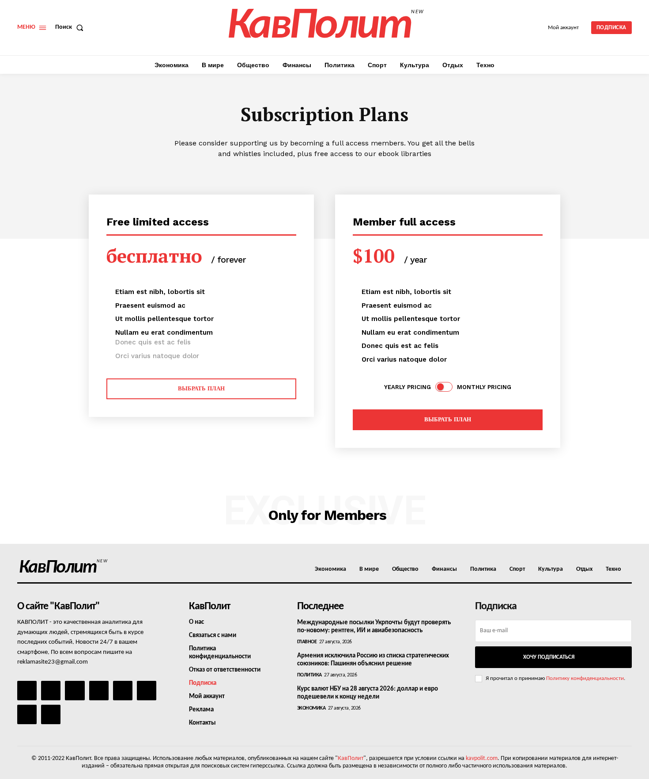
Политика (309, 675)
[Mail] (74, 690)
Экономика (311, 708)
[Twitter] (146, 690)
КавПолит (350, 758)
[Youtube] (50, 714)
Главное (307, 642)
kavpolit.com (482, 758)
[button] (71, 27)
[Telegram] (122, 690)
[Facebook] (27, 690)
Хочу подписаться (548, 657)
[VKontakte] (27, 714)
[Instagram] (50, 690)
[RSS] (99, 690)
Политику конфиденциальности (585, 678)
